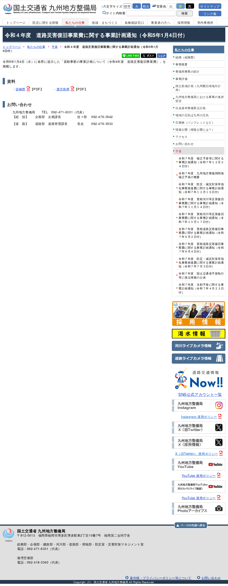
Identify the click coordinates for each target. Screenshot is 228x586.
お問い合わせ (211, 577)
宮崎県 (20, 89)
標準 (127, 6)
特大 (146, 6)
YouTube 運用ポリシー (199, 475)
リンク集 (210, 13)
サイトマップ (210, 6)
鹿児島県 (63, 89)
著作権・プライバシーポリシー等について (160, 577)
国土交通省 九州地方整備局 (50, 9)
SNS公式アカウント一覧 (200, 394)
